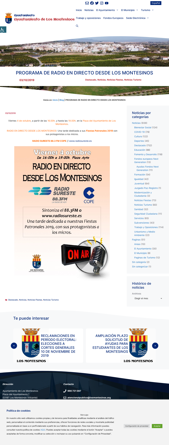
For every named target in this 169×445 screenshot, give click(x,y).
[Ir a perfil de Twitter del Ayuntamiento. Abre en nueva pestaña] (96, 3)
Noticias (89, 10)
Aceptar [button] (157, 426)
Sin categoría (139, 262)
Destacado (90, 79)
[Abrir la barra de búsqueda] (77, 26)
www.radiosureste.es (80, 141)
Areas (137, 244)
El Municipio (128, 10)
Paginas (136, 239)
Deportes (139, 141)
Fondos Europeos (113, 18)
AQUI (43, 430)
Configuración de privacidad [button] (136, 426)
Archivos (136, 293)
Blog (62, 100)
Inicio (79, 10)
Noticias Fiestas (115, 79)
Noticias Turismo (132, 79)
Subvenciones (141, 222)
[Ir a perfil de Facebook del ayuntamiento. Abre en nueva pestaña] (92, 3)
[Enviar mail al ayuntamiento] (87, 3)
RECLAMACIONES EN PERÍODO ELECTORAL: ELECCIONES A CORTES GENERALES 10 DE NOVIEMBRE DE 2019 (58, 346)
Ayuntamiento (24, 15)
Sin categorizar (140, 266)
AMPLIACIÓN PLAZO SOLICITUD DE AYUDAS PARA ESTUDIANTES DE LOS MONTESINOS (110, 344)
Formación (139, 174)
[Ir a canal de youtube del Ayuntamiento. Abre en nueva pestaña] (106, 3)
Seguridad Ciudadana (146, 213)
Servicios (139, 218)
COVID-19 (139, 132)
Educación (139, 150)
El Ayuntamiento (105, 10)
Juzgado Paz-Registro (146, 188)
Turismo (145, 10)
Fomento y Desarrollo (145, 154)
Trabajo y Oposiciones (146, 227)
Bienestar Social (142, 127)
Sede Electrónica (135, 18)
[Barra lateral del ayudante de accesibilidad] (3, 29)
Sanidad (138, 209)
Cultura (138, 136)
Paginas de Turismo (144, 257)
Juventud (139, 183)
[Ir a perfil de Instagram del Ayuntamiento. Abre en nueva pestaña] (101, 3)
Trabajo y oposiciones (88, 18)
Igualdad (139, 179)
